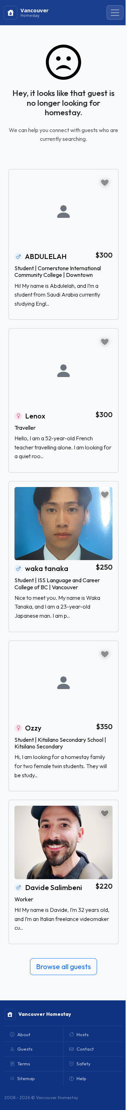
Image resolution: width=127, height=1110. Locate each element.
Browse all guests (63, 966)
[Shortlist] (105, 182)
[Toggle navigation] (115, 12)
